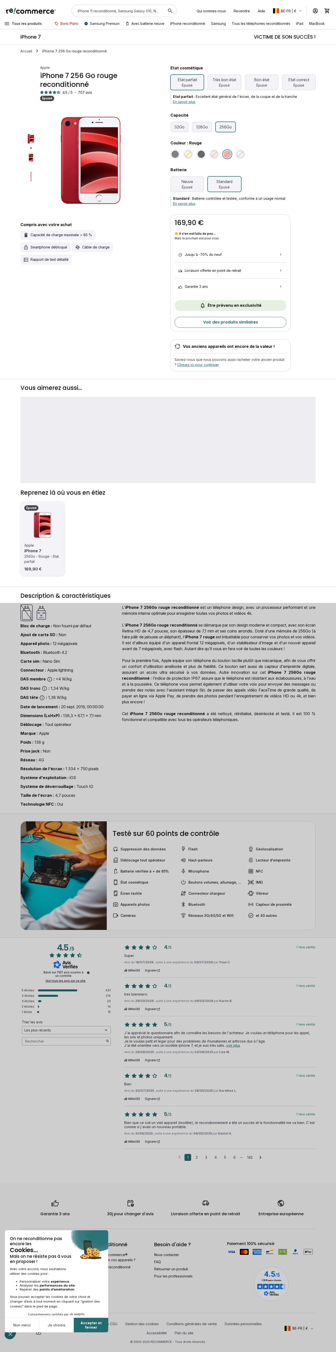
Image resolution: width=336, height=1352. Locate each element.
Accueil (26, 51)
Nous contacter (166, 1255)
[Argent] (240, 154)
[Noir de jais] (201, 154)
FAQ (157, 1262)
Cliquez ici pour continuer (198, 365)
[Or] (188, 154)
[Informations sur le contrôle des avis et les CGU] (88, 973)
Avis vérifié (307, 947)
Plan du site (184, 1333)
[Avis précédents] (179, 1157)
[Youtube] (39, 1332)
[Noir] (175, 154)
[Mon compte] (315, 11)
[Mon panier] (327, 11)
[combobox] (117, 11)
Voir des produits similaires (230, 322)
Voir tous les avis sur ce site (66, 981)
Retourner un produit (171, 1269)
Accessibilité (157, 1333)
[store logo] (31, 11)
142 (250, 1157)
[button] (287, 11)
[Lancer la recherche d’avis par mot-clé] (107, 1041)
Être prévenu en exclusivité (234, 305)
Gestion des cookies (142, 1324)
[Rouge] (227, 154)
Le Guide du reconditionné (109, 1267)
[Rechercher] (170, 11)
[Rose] (214, 154)
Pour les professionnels (173, 1276)
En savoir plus (184, 102)
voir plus (233, 1045)
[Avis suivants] (260, 1157)
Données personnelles (243, 1324)
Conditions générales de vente (192, 1324)
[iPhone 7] (42, 525)
